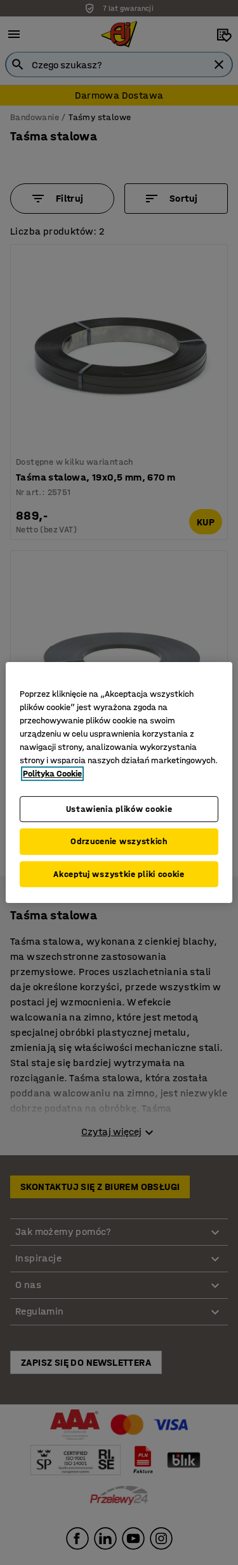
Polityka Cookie (52, 773)
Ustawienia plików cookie (119, 809)
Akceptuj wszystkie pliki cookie (119, 874)
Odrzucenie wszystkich (119, 841)
